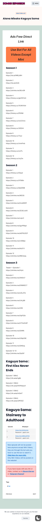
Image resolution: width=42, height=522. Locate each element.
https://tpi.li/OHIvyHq (21, 430)
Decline (25, 518)
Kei (8, 486)
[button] (38, 518)
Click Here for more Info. (17, 455)
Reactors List (21, 13)
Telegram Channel (17, 474)
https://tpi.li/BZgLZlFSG (22, 436)
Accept (16, 518)
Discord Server (28, 471)
